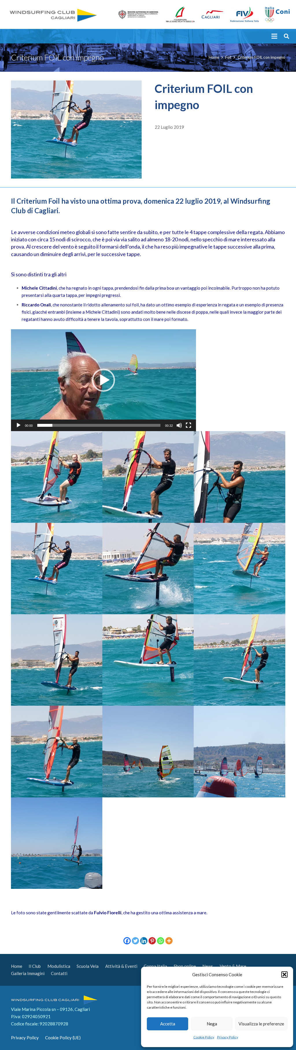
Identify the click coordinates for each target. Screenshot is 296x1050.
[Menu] (274, 36)
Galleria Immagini (28, 973)
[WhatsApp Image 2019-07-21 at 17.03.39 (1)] (239, 660)
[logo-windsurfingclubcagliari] (53, 15)
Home (16, 966)
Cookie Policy (203, 1037)
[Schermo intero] (188, 425)
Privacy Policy (227, 1037)
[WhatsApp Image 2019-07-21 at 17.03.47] (148, 477)
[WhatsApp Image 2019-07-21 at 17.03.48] (56, 477)
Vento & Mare (233, 966)
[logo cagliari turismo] (212, 14)
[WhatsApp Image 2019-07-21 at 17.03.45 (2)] (56, 568)
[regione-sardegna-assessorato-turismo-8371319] (138, 14)
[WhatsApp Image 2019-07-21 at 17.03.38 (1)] (56, 751)
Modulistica (58, 966)
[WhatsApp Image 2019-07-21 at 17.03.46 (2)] (239, 477)
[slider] (98, 425)
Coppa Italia (155, 966)
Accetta (167, 1023)
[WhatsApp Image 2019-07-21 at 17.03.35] (148, 751)
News (207, 966)
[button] (284, 974)
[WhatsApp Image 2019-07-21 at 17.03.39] (148, 660)
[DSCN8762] (56, 843)
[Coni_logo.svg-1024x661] (277, 15)
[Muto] (179, 425)
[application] (103, 380)
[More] (169, 940)
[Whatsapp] (160, 940)
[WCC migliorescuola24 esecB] (180, 14)
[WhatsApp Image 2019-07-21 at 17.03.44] (148, 568)
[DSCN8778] (239, 751)
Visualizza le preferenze (261, 1023)
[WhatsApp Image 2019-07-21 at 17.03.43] (239, 568)
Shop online (185, 966)
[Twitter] (135, 940)
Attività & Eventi (121, 966)
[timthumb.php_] (244, 15)
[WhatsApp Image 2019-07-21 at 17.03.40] (56, 660)
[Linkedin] (143, 940)
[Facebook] (127, 940)
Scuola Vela (88, 966)
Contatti (59, 973)
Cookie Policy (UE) (63, 1037)
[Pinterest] (152, 940)
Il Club (35, 966)
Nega (212, 1023)
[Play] (18, 425)
